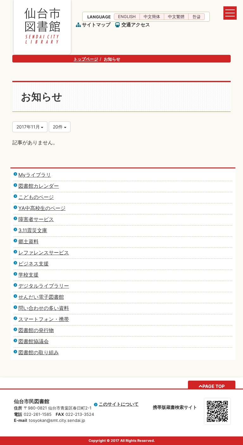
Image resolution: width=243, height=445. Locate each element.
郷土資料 (28, 241)
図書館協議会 (33, 341)
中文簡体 (152, 16)
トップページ (85, 59)
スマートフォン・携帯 (43, 319)
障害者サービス (36, 219)
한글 (196, 16)
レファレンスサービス (43, 252)
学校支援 (28, 275)
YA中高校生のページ (41, 208)
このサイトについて (119, 404)
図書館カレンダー (38, 186)
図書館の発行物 (36, 330)
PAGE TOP (213, 386)
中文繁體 (176, 16)
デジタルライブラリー (43, 286)
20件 (58, 126)
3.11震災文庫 (32, 230)
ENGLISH (127, 16)
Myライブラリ (34, 175)
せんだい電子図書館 (41, 297)
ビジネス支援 (33, 263)
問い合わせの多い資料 (43, 308)
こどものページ (36, 197)
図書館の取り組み (38, 352)
